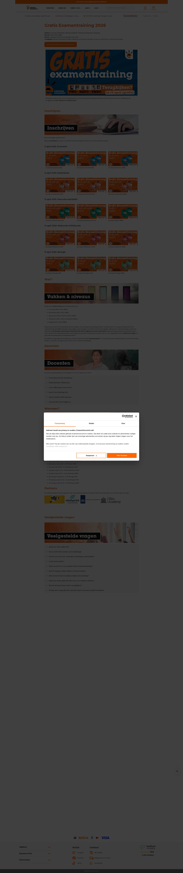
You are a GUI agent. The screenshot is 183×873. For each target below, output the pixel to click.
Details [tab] (91, 423)
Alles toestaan (122, 455)
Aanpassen (90, 455)
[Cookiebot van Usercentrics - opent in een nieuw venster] (123, 416)
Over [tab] (123, 423)
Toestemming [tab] (60, 423)
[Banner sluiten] (136, 416)
